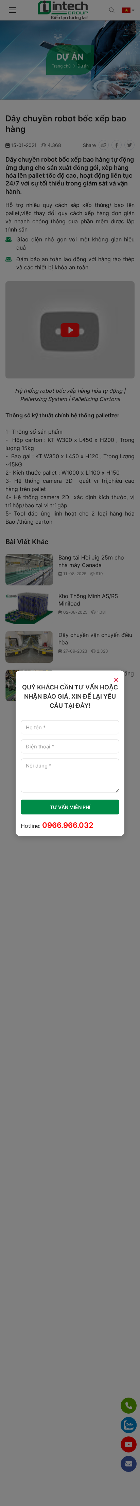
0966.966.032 (67, 824)
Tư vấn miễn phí (70, 807)
